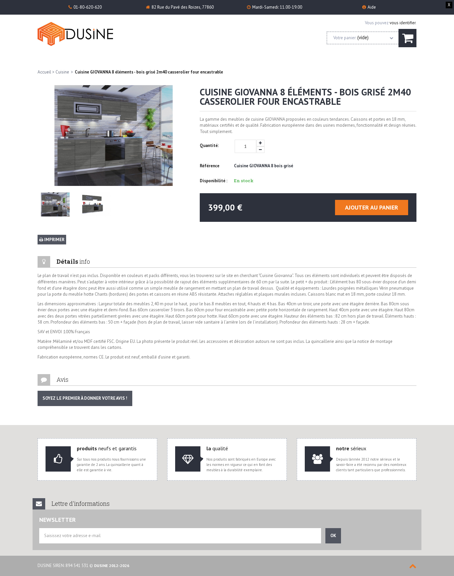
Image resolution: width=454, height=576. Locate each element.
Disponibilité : (213, 181)
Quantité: (209, 145)
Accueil (44, 72)
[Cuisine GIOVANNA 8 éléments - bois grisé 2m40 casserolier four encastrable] (55, 204)
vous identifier (402, 23)
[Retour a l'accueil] (85, 34)
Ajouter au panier (371, 207)
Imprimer (53, 239)
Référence (209, 166)
